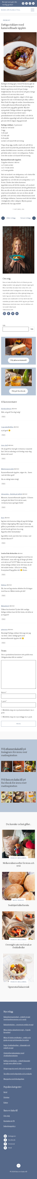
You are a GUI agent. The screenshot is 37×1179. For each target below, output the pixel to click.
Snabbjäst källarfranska (18, 905)
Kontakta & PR (9, 1121)
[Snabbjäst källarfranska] (18, 886)
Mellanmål (22, 858)
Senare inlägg (25, 218)
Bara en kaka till (13, 779)
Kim (2, 518)
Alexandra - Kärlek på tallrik (11, 494)
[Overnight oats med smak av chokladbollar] (18, 925)
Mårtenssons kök (7, 469)
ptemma (4, 629)
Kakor (6, 1103)
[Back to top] (18, 1166)
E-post (3, 701)
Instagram (12, 1136)
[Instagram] (23, 3)
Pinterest (11, 1144)
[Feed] (33, 3)
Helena (3, 585)
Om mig (7, 1116)
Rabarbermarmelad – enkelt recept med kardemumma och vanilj (17, 1018)
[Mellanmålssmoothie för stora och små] (18, 844)
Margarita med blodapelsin (14, 1079)
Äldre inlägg (10, 218)
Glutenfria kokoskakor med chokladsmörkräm (14, 1054)
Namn (3, 692)
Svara (3, 416)
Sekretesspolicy (9, 1126)
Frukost (6, 20)
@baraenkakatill (14, 748)
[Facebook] (26, 3)
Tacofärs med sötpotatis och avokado (18, 1074)
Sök (4, 325)
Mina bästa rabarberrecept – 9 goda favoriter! (17, 1031)
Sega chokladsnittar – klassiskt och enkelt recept (17, 1046)
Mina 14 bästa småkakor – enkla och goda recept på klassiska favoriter (17, 1039)
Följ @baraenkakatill (18, 360)
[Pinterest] (29, 3)
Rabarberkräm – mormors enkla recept (18, 1025)
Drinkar (6, 1097)
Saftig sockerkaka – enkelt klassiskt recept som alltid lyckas (17, 1062)
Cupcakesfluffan (7, 427)
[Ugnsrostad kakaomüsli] (18, 968)
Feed (10, 1148)
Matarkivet (5, 606)
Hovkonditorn (6, 409)
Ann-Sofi (4, 445)
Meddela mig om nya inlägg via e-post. (17, 717)
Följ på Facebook (18, 391)
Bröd (15, 900)
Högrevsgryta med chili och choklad (17, 1069)
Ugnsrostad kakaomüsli (18, 987)
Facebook (11, 1140)
